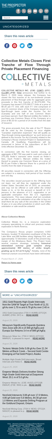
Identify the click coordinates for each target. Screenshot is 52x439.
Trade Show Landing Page (34, 434)
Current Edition (36, 426)
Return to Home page (11, 262)
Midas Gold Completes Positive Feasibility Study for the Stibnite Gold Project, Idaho (26, 432)
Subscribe (22, 434)
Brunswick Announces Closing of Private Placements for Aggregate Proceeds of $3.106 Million (27, 424)
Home (9, 424)
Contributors (26, 426)
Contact (18, 426)
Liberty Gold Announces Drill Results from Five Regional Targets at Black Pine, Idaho (25, 430)
